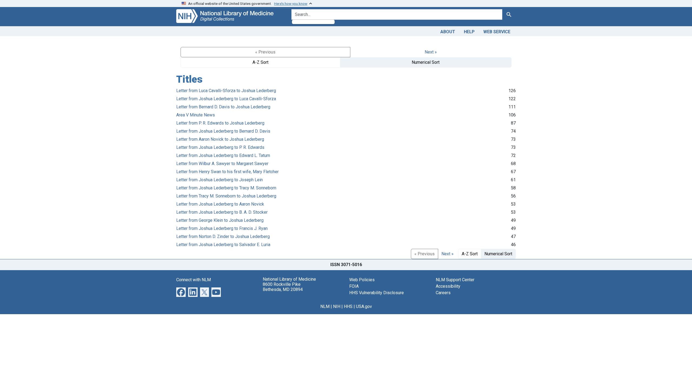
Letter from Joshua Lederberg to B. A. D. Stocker (222, 212)
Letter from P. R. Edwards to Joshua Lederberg (220, 123)
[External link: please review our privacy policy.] (181, 291)
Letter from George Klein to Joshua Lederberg (220, 220)
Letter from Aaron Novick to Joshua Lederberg (220, 139)
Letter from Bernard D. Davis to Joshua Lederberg (223, 106)
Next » (431, 52)
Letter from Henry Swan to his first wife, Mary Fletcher (227, 171)
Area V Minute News (195, 115)
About (447, 31)
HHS (348, 306)
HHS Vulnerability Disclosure (376, 292)
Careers (443, 292)
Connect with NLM (193, 279)
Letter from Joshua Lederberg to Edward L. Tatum (223, 155)
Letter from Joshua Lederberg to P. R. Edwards (220, 147)
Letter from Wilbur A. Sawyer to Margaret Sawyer (222, 163)
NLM (325, 306)
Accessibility (448, 286)
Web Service (496, 31)
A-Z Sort (260, 62)
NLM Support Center (455, 279)
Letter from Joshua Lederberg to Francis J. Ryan (222, 228)
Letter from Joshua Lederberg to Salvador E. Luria (223, 244)
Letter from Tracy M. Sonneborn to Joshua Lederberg (226, 196)
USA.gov (364, 306)
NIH (336, 306)
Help (469, 31)
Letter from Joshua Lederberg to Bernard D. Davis (223, 131)
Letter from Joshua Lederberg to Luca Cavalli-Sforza (226, 98)
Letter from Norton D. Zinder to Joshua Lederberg (223, 236)
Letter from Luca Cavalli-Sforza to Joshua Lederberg (226, 90)
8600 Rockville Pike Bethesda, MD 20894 (283, 287)
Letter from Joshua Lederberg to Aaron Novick (220, 204)
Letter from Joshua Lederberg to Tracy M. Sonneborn (226, 187)
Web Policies (362, 279)
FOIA (354, 286)
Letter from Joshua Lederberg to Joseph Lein (219, 179)
